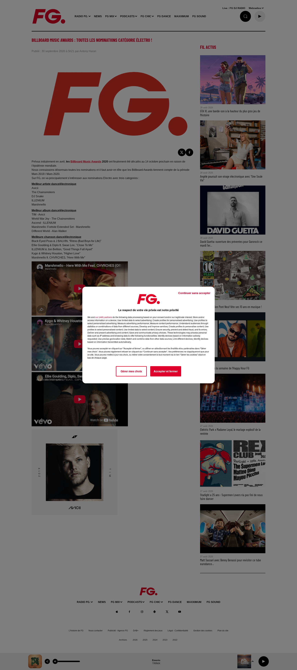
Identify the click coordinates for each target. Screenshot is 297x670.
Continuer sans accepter (194, 293)
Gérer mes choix (131, 371)
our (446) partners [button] (103, 317)
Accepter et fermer (166, 371)
